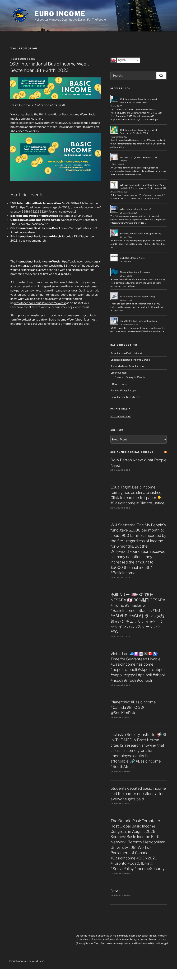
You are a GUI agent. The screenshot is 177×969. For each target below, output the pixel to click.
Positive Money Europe (123, 390)
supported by (105, 935)
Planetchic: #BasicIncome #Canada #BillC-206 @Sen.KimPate (133, 707)
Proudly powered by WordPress (26, 960)
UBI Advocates (118, 384)
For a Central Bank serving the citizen (138, 321)
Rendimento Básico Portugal (152, 943)
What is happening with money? (135, 209)
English (121, 60)
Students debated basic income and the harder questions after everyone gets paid (138, 793)
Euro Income (60, 13)
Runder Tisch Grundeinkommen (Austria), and (110, 943)
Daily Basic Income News (132, 258)
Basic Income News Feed (124, 397)
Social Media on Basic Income (127, 366)
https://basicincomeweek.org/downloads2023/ (40, 122)
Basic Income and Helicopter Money (137, 296)
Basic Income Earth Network (126, 353)
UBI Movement (118, 372)
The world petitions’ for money (135, 272)
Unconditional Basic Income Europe (130, 359)
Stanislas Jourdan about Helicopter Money (140, 233)
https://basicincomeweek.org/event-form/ (62, 307)
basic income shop (120, 416)
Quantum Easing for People (130, 377)
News (115, 890)
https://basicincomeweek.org (79, 261)
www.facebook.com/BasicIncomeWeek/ (40, 303)
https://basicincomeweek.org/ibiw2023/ (44, 207)
